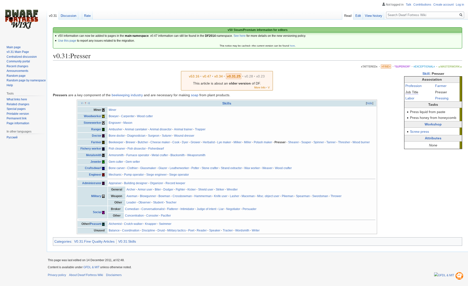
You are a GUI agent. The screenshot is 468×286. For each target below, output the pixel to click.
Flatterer (172, 209)
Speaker (214, 230)
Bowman (164, 196)
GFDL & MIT (91, 267)
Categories (62, 241)
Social (97, 212)
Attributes (433, 138)
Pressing (441, 98)
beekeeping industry (127, 95)
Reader (202, 230)
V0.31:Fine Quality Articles (94, 241)
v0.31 (53, 16)
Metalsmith (93, 155)
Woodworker (92, 116)
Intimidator (187, 209)
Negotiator (233, 209)
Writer (256, 230)
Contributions (422, 4)
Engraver (115, 122)
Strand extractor (231, 168)
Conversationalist (153, 209)
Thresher (344, 142)
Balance (114, 230)
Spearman (303, 196)
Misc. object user (268, 196)
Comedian (132, 209)
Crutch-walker (133, 224)
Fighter (180, 189)
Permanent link (17, 118)
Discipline (148, 230)
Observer (144, 202)
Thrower (336, 196)
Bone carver (117, 168)
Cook (175, 142)
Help (10, 85)
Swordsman (320, 196)
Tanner (331, 142)
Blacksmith (177, 155)
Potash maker (263, 142)
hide (369, 103)
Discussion (68, 16)
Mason (127, 122)
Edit (358, 16)
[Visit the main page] (21, 19)
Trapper (200, 129)
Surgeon (153, 135)
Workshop (433, 124)
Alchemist (115, 224)
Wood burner (361, 142)
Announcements (17, 71)
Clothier (132, 168)
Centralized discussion (22, 56)
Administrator (91, 183)
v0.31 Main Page (18, 52)
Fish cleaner (117, 148)
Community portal (18, 61)
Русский (12, 137)
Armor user (145, 189)
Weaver (267, 168)
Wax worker (252, 168)
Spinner (318, 142)
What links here (17, 99)
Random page (16, 75)
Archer (131, 189)
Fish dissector (136, 148)
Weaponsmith (196, 155)
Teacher (171, 202)
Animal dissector (161, 129)
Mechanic (115, 174)
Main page (14, 47)
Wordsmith (242, 230)
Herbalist (209, 142)
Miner (112, 110)
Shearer (293, 142)
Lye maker (224, 142)
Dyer (185, 142)
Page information (18, 123)
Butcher (143, 142)
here (292, 45)
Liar (221, 209)
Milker (238, 142)
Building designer (135, 183)
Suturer (167, 135)
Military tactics (176, 230)
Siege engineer (156, 174)
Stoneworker (92, 122)
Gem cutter (116, 161)
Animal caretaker (136, 129)
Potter (195, 168)
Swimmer (165, 224)
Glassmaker (148, 168)
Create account (443, 4)
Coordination (130, 230)
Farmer (441, 86)
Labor (409, 98)
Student (158, 202)
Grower (195, 142)
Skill (425, 74)
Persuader (249, 209)
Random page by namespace (26, 80)
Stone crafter (210, 168)
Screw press (419, 131)
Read (347, 16)
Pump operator (134, 174)
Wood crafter (283, 168)
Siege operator (179, 174)
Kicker (191, 189)
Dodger (168, 189)
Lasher (234, 196)
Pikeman (287, 196)
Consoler (152, 215)
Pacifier (166, 215)
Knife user (220, 196)
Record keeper (175, 183)
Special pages (16, 109)
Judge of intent (206, 209)
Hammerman (203, 196)
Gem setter (133, 161)
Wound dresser (184, 135)
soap (194, 95)
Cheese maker (160, 142)
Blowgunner (148, 196)
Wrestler (232, 189)
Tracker (228, 230)
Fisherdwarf (156, 148)
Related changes (18, 104)
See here (240, 35)
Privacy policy (57, 275)
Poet (191, 230)
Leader (131, 202)
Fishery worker (90, 148)
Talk (408, 4)
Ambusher (115, 129)
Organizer (156, 183)
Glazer (162, 168)
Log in (460, 4)
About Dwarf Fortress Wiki (86, 275)
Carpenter (128, 116)
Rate (87, 16)
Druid (161, 230)
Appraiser (115, 183)
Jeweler (95, 161)
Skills (226, 103)
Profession (413, 86)
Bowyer (114, 116)
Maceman (248, 196)
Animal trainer (183, 129)
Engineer (95, 174)
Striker (220, 189)
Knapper (150, 224)
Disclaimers (114, 275)
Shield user (205, 189)
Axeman (132, 196)
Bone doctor (117, 135)
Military (96, 196)
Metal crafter (160, 155)
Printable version (18, 113)
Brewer (130, 142)
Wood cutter (145, 116)
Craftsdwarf (93, 168)
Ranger (96, 129)
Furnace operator (137, 155)
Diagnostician (136, 135)
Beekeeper (116, 142)
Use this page (67, 40)
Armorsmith (116, 155)
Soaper (306, 142)
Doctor (96, 135)
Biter (158, 189)
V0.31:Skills (127, 241)
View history (373, 16)
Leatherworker (179, 168)
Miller (247, 142)
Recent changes (17, 66)
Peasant (95, 224)
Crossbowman (182, 196)
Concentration (134, 215)
